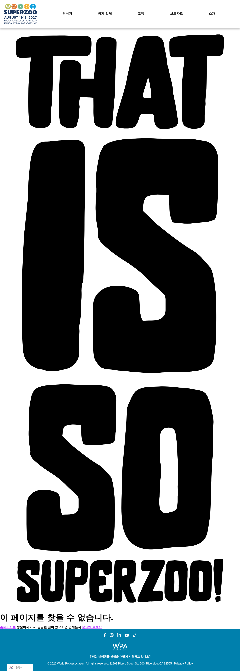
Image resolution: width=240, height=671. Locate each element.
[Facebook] (105, 635)
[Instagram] (111, 635)
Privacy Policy (183, 663)
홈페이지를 (8, 627)
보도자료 (176, 13)
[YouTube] (127, 635)
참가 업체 (105, 13)
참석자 (67, 13)
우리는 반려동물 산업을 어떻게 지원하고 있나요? (120, 656)
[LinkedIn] (119, 635)
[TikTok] (134, 635)
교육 (141, 13)
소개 (212, 13)
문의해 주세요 (92, 627)
